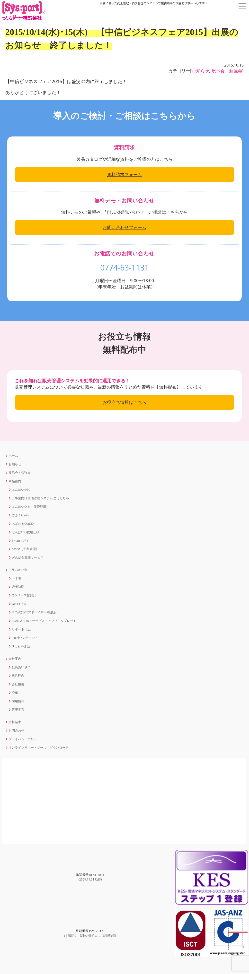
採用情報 (18, 701)
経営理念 (18, 675)
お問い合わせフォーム (124, 227)
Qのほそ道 (19, 603)
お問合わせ (16, 730)
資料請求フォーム (124, 174)
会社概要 (18, 684)
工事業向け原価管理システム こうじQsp (40, 498)
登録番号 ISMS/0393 (90, 933)
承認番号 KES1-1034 (90, 876)
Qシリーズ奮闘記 (24, 595)
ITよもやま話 (21, 646)
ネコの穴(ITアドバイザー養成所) (34, 612)
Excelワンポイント (25, 637)
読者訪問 (18, 586)
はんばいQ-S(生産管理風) (29, 506)
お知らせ (200, 71)
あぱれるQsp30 (23, 523)
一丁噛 (16, 578)
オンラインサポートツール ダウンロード (39, 747)
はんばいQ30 (21, 489)
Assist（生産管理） (25, 549)
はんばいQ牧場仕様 (25, 532)
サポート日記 (21, 629)
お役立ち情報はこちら (124, 402)
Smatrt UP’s (20, 540)
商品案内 (15, 481)
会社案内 (229, 81)
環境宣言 (18, 709)
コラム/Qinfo (18, 569)
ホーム (229, 21)
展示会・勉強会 (20, 472)
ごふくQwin (20, 515)
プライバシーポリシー (24, 739)
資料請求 (15, 722)
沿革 (15, 692)
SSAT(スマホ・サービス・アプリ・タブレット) (44, 620)
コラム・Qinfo (229, 66)
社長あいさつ (21, 667)
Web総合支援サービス (28, 557)
